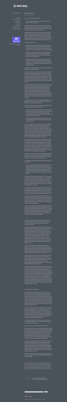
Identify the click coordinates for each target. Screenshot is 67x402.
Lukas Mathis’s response (28, 42)
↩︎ (25, 370)
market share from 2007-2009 (35, 270)
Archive (18, 17)
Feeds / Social (16, 27)
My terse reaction (27, 18)
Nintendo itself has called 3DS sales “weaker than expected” (35, 134)
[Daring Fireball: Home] (20, 7)
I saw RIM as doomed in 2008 (34, 276)
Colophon (17, 25)
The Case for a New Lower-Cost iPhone (40, 377)
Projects (17, 22)
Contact (18, 24)
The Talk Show (16, 19)
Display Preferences (28, 396)
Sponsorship (16, 28)
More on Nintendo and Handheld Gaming (40, 379)
